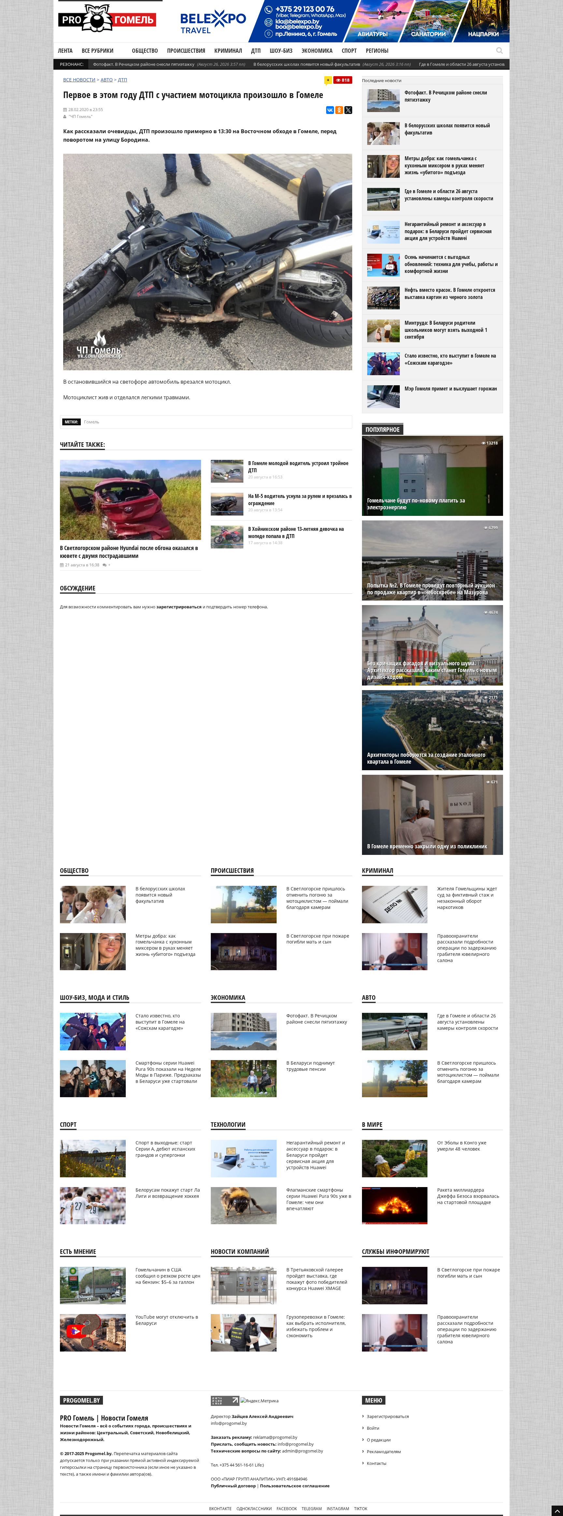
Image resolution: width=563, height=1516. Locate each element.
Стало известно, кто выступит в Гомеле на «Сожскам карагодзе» (450, 359)
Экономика (317, 50)
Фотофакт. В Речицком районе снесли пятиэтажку (144, 64)
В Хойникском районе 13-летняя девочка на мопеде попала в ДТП (296, 532)
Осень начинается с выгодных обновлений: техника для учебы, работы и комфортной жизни (451, 264)
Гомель (91, 422)
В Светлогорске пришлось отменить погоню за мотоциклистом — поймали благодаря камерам (317, 898)
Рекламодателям (384, 1451)
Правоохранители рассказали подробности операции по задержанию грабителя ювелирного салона (467, 948)
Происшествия (186, 50)
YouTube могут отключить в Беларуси (167, 1320)
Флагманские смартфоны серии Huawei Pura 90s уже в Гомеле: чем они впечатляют (318, 1199)
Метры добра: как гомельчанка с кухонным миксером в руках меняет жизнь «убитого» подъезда (444, 165)
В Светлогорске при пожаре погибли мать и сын (317, 939)
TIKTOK (360, 1508)
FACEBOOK (287, 1508)
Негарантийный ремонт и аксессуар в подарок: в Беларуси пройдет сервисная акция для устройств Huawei (448, 231)
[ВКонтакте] (330, 110)
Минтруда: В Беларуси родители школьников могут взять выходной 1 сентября (446, 329)
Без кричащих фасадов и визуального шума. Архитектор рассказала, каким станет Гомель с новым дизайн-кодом (432, 670)
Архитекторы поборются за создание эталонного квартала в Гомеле (426, 758)
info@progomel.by (229, 1423)
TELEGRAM (312, 1508)
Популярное (383, 429)
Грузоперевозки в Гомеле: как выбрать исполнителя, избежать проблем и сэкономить (316, 1326)
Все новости (79, 80)
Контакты (376, 1463)
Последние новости (381, 80)
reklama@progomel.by (275, 1437)
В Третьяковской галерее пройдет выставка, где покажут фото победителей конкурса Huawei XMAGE (316, 1279)
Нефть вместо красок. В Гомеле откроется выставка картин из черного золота (450, 293)
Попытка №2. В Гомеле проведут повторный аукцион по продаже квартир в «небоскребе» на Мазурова (431, 589)
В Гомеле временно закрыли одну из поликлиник (427, 846)
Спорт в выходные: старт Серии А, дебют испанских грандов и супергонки (165, 1149)
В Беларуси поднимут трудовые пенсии (310, 1066)
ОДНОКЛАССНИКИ (254, 1508)
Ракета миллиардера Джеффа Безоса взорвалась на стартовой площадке (468, 1196)
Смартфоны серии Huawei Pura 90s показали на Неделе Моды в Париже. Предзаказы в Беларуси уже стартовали (168, 1072)
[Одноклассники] (339, 110)
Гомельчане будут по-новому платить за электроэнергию (416, 504)
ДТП (256, 50)
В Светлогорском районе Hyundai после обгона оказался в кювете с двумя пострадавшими (129, 552)
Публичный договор (233, 1486)
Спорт (349, 50)
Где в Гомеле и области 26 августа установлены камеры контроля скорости (449, 195)
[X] (348, 110)
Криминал (228, 50)
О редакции (379, 1440)
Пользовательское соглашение (295, 1486)
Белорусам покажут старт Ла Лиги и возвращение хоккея (168, 1193)
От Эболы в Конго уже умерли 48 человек (461, 1146)
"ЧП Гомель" (81, 116)
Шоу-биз (281, 50)
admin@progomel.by (302, 1451)
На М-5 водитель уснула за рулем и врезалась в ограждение (300, 499)
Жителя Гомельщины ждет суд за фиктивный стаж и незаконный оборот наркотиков (467, 898)
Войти (373, 1428)
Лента (65, 50)
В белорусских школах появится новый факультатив (306, 64)
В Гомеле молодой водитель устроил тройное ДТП (298, 467)
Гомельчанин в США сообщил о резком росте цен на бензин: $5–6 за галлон (168, 1276)
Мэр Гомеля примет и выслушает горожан (451, 388)
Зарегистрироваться (388, 1416)
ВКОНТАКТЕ (220, 1508)
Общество (145, 50)
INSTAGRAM (338, 1508)
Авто (107, 80)
